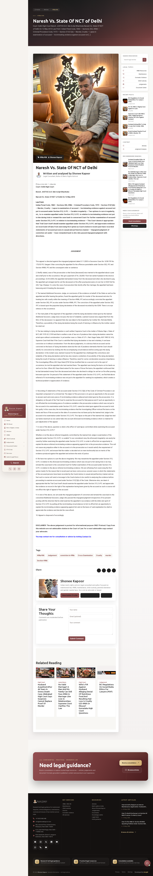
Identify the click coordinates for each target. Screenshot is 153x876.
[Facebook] (35, 842)
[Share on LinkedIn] (109, 570)
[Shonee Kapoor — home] (40, 801)
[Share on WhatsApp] (114, 570)
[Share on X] (104, 570)
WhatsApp (106, 595)
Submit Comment (77, 639)
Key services (68, 800)
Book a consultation (129, 763)
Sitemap (130, 872)
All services (66, 815)
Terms (123, 872)
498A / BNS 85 (67, 804)
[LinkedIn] (51, 842)
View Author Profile (70, 595)
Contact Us (86, 537)
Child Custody (142, 81)
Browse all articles (127, 832)
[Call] (10, 469)
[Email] (19, 469)
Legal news (95, 817)
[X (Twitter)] (46, 842)
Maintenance (142, 74)
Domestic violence (68, 812)
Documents (95, 812)
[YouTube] (57, 842)
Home (38, 9)
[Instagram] (40, 842)
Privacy (117, 872)
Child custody (67, 808)
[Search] (144, 60)
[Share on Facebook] (99, 570)
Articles (46, 9)
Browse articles (133, 770)
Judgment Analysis (140, 149)
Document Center (141, 87)
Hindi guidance (96, 819)
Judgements (142, 84)
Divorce (65, 810)
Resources (96, 800)
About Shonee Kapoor (98, 808)
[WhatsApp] (14, 469)
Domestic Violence (140, 77)
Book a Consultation (90, 595)
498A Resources (141, 71)
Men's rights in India (98, 806)
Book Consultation (135, 221)
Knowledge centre (97, 815)
